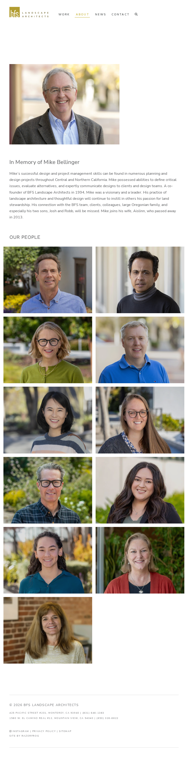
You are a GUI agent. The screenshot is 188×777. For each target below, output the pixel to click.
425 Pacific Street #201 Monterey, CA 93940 (44, 713)
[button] (135, 15)
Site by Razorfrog (24, 736)
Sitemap (65, 731)
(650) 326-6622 (107, 718)
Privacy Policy (44, 731)
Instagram (20, 731)
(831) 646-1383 (93, 713)
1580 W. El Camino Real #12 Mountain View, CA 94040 (51, 718)
